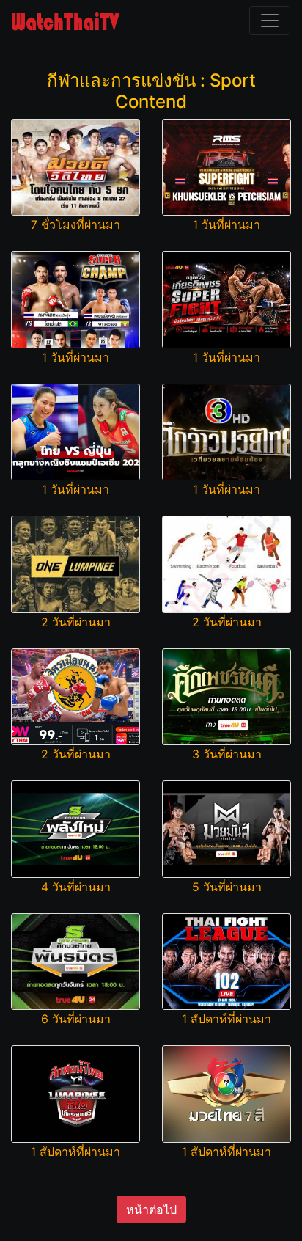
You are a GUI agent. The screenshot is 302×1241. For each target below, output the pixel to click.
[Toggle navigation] (269, 20)
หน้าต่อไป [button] (151, 1209)
